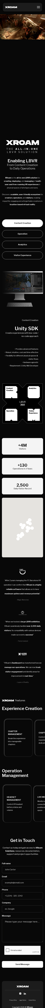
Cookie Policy (32, 1000)
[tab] (22, 223)
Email (4, 877)
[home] (11, 7)
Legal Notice (22, 1000)
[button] (38, 7)
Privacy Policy (13, 1000)
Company (6, 903)
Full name (6, 864)
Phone (5, 890)
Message (6, 916)
